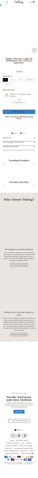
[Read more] (19, 368)
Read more (19, 411)
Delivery (12, 440)
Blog (22, 443)
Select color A (19, 102)
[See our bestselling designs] (19, 225)
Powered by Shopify (28, 463)
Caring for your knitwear (13, 443)
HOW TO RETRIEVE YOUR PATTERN (13, 142)
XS (5, 80)
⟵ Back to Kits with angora (19, 421)
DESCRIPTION (7, 138)
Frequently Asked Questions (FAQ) (23, 448)
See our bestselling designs (19, 265)
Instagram (28, 443)
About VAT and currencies (12, 453)
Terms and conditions (12, 445)
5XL (7, 84)
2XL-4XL (30, 80)
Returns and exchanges (25, 445)
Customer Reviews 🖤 (27, 453)
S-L (13, 80)
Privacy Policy (24, 451)
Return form (8, 448)
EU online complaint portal (11, 451)
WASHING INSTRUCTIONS (10, 146)
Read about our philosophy (19, 334)
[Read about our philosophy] (19, 289)
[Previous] (5, 165)
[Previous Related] (5, 186)
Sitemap (32, 451)
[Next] (33, 165)
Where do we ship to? (22, 440)
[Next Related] (33, 186)
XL (21, 80)
